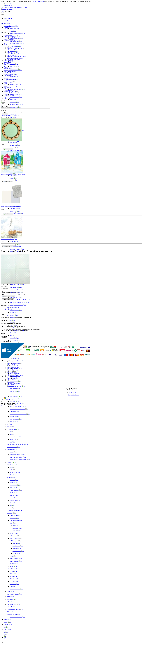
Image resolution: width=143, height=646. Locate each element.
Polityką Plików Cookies (38, 1)
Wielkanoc (6, 94)
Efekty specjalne (7, 62)
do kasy (2, 11)
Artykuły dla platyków (9, 95)
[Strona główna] (8, 18)
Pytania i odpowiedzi (15, 363)
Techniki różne (7, 87)
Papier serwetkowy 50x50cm (13, 54)
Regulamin (12, 364)
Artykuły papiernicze (8, 41)
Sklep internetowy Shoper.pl (7, 405)
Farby (5, 64)
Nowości (6, 642)
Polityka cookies (14, 378)
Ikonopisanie (7, 74)
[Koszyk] (5, 638)
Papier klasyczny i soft (12, 55)
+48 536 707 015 (72, 392)
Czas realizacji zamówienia (16, 375)
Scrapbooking (7, 80)
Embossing (6, 63)
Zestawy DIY (7, 91)
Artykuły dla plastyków (9, 40)
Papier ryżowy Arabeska (12, 48)
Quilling (5, 88)
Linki (11, 383)
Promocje (6, 644)
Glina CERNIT (7, 72)
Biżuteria (6, 44)
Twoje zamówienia (14, 367)
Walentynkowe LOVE (9, 90)
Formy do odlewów (8, 68)
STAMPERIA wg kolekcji (10, 37)
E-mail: (3, 112)
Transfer (5, 86)
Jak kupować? (13, 379)
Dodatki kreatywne (8, 60)
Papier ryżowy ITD (11, 50)
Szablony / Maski (8, 82)
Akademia (6, 645)
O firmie (12, 382)
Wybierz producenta (5, 107)
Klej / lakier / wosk (8, 75)
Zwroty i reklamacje (14, 361)
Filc (4, 66)
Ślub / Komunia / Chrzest (9, 84)
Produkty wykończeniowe (10, 79)
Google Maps (9, 399)
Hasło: (21, 112)
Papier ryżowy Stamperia (12, 51)
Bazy (5, 43)
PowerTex (6, 78)
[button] (5, 634)
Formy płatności (13, 372)
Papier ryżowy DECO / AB (13, 59)
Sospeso (5, 83)
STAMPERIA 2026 (8, 36)
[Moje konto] (5, 637)
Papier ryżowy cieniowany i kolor (14, 58)
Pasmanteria (6, 76)
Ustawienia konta (14, 368)
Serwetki (9, 47)
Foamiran (6, 67)
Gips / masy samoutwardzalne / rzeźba (13, 70)
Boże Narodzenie (8, 35)
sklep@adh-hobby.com (73, 395)
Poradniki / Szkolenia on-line (10, 92)
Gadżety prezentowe (8, 71)
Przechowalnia (13, 369)
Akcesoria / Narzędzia (9, 39)
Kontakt (12, 384)
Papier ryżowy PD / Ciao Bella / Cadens (16, 56)
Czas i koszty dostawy (15, 374)
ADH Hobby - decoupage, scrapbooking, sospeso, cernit (14, 7)
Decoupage (6, 45)
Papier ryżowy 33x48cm (12, 52)
